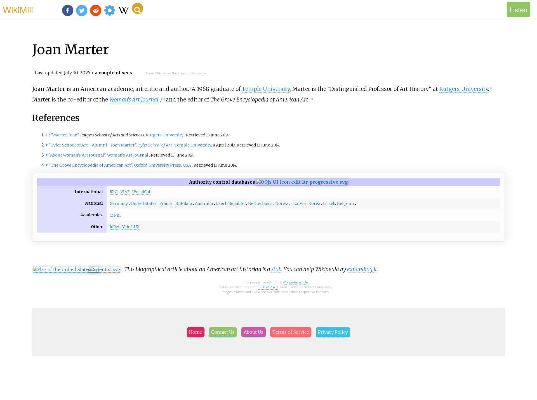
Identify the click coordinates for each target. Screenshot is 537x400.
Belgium (345, 203)
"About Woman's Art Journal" (77, 155)
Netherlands (260, 203)
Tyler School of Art (155, 145)
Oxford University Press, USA (162, 165)
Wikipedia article (295, 282)
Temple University (266, 89)
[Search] (137, 8)
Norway (283, 203)
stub (276, 269)
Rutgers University (463, 89)
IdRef (114, 226)
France (166, 203)
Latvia (299, 203)
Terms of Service (290, 332)
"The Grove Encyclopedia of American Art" (90, 165)
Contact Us (223, 332)
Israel (328, 203)
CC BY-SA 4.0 (268, 287)
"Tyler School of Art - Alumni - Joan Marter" (92, 145)
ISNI (114, 191)
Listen (518, 9)
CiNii (114, 215)
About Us (253, 332)
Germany (119, 203)
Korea (314, 203)
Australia (204, 203)
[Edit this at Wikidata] (302, 182)
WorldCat (141, 191)
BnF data (183, 203)
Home (195, 332)
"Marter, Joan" (65, 135)
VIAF (125, 191)
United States (144, 203)
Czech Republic (230, 203)
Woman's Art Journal (134, 99)
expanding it (362, 269)
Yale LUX (131, 226)
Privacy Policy (333, 332)
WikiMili (18, 9)
